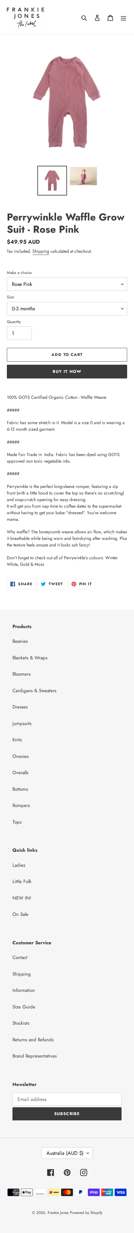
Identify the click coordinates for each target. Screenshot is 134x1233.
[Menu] (123, 17)
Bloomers (21, 674)
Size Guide (23, 1006)
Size (10, 297)
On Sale (20, 914)
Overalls (20, 772)
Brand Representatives (34, 1056)
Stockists (20, 1023)
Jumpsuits (21, 723)
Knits (17, 739)
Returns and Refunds (33, 1039)
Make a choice (19, 273)
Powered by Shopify (86, 1212)
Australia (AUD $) (65, 1153)
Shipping (40, 251)
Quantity (14, 322)
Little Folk (21, 881)
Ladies (18, 865)
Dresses (20, 706)
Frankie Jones (58, 1212)
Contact (19, 957)
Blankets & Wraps (29, 657)
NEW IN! (21, 898)
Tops (17, 822)
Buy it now (67, 371)
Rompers (21, 805)
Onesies (20, 756)
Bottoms (20, 789)
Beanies (20, 641)
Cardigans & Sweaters (34, 690)
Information (23, 990)
